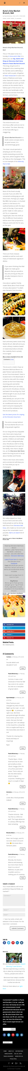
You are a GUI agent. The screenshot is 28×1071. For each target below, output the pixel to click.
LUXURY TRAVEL (10, 18)
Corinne (8, 657)
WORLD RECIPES (8, 1053)
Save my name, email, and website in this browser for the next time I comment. (13, 921)
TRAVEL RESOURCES (8, 1056)
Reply (22, 668)
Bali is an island (14, 533)
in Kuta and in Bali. (14, 56)
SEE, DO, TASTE (18, 1053)
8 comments (18, 18)
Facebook (14, 563)
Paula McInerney (8, 16)
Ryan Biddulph (10, 697)
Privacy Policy (13, 1058)
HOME (5, 1051)
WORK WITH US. (19, 1056)
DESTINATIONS (19, 1051)
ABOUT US (11, 1051)
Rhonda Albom (10, 833)
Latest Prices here (11, 559)
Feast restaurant (10, 76)
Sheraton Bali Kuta (17, 556)
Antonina (9, 792)
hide (12, 359)
